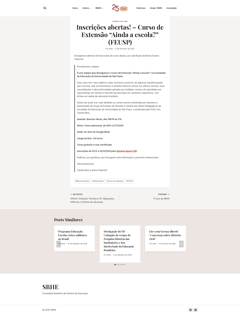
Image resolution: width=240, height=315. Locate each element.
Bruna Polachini (82, 181)
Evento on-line (120, 21)
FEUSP (129, 181)
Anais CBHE (156, 8)
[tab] (115, 264)
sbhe (111, 49)
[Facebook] (190, 310)
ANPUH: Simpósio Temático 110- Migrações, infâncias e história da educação (92, 198)
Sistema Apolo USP (127, 151)
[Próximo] (181, 244)
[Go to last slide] (58, 244)
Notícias (141, 8)
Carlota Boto (98, 181)
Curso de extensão (115, 181)
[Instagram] (195, 310)
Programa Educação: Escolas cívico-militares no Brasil (72, 235)
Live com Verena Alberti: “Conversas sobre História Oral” (165, 235)
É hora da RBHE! (162, 196)
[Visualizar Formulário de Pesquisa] (44, 8)
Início (75, 8)
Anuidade (172, 8)
